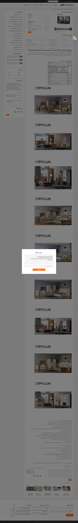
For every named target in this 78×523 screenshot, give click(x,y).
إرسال (39, 269)
